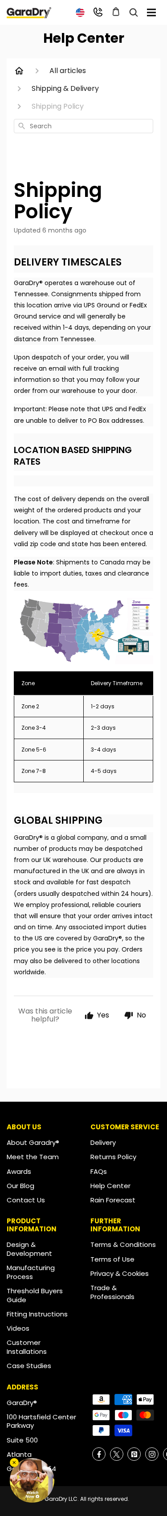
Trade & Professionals (112, 1292)
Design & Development (29, 1249)
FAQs (98, 1171)
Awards (19, 1171)
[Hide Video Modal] (14, 1462)
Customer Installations (27, 1347)
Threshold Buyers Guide (35, 1295)
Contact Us (26, 1200)
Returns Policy (113, 1156)
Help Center (110, 1185)
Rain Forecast (112, 1200)
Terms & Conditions (123, 1244)
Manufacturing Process (31, 1272)
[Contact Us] (98, 12)
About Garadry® (33, 1142)
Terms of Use (112, 1259)
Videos (18, 1328)
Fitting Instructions (37, 1314)
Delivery (103, 1142)
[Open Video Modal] (32, 1480)
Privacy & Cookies (119, 1273)
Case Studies (29, 1365)
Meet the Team (33, 1156)
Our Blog (20, 1185)
